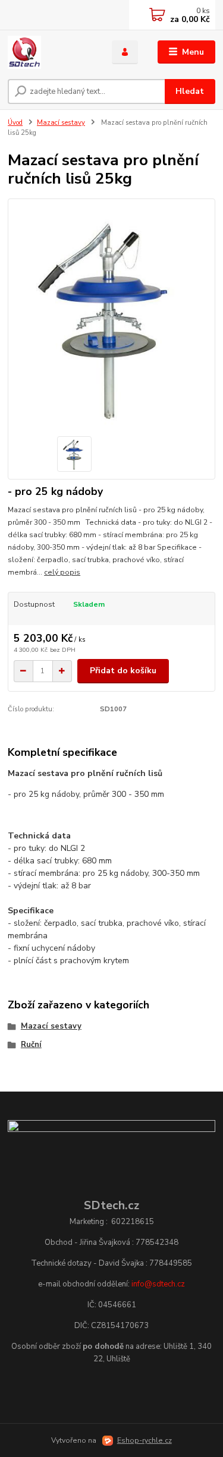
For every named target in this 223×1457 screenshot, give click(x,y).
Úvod (15, 122)
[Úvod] (51, 52)
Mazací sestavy (61, 122)
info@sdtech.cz (158, 1284)
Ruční (31, 1044)
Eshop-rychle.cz (144, 1440)
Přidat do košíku (123, 670)
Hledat (189, 91)
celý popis (62, 572)
